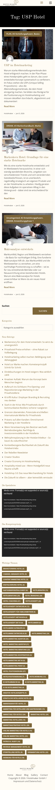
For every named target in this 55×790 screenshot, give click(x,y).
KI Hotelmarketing (34, 682)
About (19, 775)
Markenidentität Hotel (14, 704)
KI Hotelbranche (11, 682)
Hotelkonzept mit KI (13, 623)
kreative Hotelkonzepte (14, 693)
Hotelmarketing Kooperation (17, 655)
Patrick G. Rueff (11, 741)
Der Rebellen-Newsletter (16, 452)
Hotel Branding (33, 596)
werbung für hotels (13, 758)
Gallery (34, 775)
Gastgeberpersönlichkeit (15, 590)
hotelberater (40, 590)
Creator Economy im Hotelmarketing (22, 461)
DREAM (9, 125)
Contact (44, 775)
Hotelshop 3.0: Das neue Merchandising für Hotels (28, 473)
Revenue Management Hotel (16, 747)
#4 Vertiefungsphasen (22, 34)
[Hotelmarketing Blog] (10, 3)
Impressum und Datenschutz (27, 781)
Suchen (5, 305)
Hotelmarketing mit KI (14, 660)
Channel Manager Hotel (15, 574)
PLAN (8, 34)
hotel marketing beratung (16, 650)
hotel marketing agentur (16, 644)
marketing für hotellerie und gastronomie (24, 709)
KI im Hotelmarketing (13, 687)
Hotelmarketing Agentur (16, 639)
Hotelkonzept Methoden (15, 617)
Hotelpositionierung (13, 677)
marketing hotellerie (14, 720)
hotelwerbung (37, 677)
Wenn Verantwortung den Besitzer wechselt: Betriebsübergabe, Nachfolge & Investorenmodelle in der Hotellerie (25, 430)
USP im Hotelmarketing (18, 65)
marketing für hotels (14, 714)
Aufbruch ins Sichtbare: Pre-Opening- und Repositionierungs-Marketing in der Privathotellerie (24, 389)
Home (10, 775)
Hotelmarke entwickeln (15, 633)
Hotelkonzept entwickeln (16, 606)
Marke (38, 125)
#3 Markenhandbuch (24, 125)
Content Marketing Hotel (15, 579)
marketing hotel (39, 714)
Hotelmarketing (40, 633)
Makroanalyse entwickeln (18, 249)
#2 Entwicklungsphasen (32, 218)
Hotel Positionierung (14, 671)
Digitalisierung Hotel (14, 585)
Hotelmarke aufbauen (14, 628)
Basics (37, 34)
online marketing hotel (15, 736)
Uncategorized (13, 218)
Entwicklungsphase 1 (24, 221)
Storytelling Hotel (13, 752)
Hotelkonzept (33, 601)
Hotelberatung (11, 596)
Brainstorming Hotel (13, 569)
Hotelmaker (34, 623)
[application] (27, 503)
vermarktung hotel (38, 752)
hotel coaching (11, 601)
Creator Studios (12, 457)
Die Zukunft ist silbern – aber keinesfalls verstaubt (28, 477)
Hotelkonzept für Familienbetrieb (19, 612)
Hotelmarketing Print (14, 666)
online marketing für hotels (17, 731)
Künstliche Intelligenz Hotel (17, 698)
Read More (9, 106)
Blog (26, 775)
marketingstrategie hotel (16, 725)
